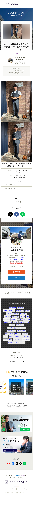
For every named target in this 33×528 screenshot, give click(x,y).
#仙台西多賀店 (12, 307)
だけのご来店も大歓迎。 (16, 374)
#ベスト (9, 313)
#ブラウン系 (26, 339)
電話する (17, 277)
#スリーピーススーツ (24, 322)
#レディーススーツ (20, 342)
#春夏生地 (13, 319)
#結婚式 (27, 310)
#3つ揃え (20, 319)
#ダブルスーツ (15, 316)
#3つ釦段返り (20, 307)
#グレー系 (27, 319)
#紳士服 (22, 316)
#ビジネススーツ (25, 336)
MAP (21, 257)
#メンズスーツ (9, 333)
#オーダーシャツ (12, 330)
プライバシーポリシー (10, 488)
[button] (30, 4)
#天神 (27, 316)
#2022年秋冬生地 (9, 310)
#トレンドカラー (17, 339)
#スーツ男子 (7, 316)
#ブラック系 (6, 319)
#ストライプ (25, 333)
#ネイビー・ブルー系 (13, 328)
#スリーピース (20, 325)
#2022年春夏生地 (14, 336)
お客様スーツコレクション (12, 303)
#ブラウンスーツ (20, 310)
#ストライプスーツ (8, 339)
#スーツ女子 (23, 313)
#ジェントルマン (21, 330)
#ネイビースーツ (8, 322)
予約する (17, 272)
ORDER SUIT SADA (14, 492)
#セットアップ (18, 333)
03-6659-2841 (18, 259)
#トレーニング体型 (16, 202)
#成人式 (6, 336)
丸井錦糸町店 (16, 249)
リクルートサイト (21, 488)
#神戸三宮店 (16, 313)
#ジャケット (12, 324)
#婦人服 (15, 322)
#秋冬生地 (10, 342)
